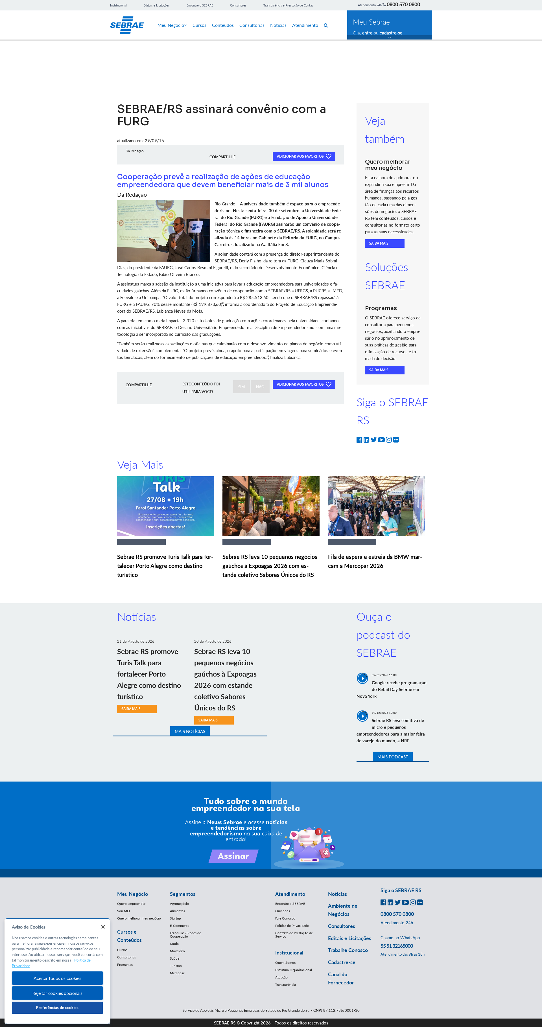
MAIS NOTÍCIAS (190, 731)
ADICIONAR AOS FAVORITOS (301, 156)
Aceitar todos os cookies (57, 978)
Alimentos (177, 911)
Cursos (199, 25)
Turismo (176, 966)
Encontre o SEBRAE (200, 5)
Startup (175, 918)
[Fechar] (103, 927)
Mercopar (177, 973)
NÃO (260, 387)
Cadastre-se (341, 962)
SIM (241, 387)
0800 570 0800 (403, 4)
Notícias (278, 25)
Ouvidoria (282, 911)
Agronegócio (179, 903)
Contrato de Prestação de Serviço (294, 934)
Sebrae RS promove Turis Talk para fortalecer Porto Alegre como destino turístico (165, 565)
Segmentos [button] (182, 894)
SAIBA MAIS (378, 243)
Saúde (174, 958)
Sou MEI (123, 911)
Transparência (285, 984)
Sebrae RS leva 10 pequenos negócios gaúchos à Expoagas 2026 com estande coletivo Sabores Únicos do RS (269, 565)
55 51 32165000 (397, 946)
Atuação (281, 977)
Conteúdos (223, 25)
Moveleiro (177, 951)
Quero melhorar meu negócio (139, 918)
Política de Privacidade (292, 925)
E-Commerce (179, 925)
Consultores (238, 5)
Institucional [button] (289, 952)
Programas (125, 964)
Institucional (118, 5)
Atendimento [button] (290, 894)
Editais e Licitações (157, 5)
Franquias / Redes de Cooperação (185, 934)
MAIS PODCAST (392, 756)
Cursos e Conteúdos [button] (129, 936)
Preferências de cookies (57, 1007)
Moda (174, 944)
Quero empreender (131, 903)
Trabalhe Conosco (348, 950)
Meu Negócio (171, 25)
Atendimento (305, 25)
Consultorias (252, 25)
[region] (57, 971)
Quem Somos (285, 962)
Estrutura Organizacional (293, 970)
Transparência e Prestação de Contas (288, 5)
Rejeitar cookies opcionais (57, 993)
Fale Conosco (285, 918)
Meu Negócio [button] (132, 894)
